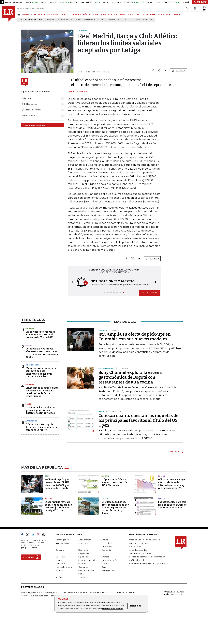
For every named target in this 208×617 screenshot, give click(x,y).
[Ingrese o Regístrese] (204, 8)
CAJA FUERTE (148, 14)
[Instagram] (39, 535)
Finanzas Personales (87, 560)
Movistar (121, 20)
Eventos (105, 557)
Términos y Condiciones (140, 553)
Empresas (60, 557)
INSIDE (177, 14)
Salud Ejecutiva (108, 570)
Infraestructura (85, 563)
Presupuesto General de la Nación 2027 (63, 20)
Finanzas (59, 560)
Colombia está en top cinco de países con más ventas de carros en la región (41, 427)
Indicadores (60, 563)
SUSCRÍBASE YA (149, 292)
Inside (104, 563)
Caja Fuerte (83, 543)
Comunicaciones (33, 365)
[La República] (8, 14)
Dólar (138, 20)
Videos (81, 577)
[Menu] (19, 14)
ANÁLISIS (112, 14)
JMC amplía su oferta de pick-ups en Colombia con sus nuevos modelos (134, 337)
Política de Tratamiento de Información (147, 557)
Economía (106, 550)
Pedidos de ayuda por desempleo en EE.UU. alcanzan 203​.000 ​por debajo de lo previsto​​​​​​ (57, 483)
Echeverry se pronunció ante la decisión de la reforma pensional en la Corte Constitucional (42, 391)
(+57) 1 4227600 (29, 547)
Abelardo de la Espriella (95, 20)
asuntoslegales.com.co (31, 592)
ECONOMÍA (39, 14)
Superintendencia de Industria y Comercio (148, 563)
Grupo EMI (147, 20)
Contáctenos (135, 546)
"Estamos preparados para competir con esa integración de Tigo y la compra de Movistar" (40, 372)
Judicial (48, 499)
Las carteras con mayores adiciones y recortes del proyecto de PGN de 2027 (40, 334)
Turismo (105, 499)
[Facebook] (153, 70)
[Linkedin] (165, 70)
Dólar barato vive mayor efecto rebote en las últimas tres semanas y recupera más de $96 (42, 352)
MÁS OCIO (175, 451)
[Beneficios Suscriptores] (195, 8)
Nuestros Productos (138, 543)
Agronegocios (62, 540)
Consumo (59, 550)
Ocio (103, 567)
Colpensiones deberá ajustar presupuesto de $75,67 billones (114, 482)
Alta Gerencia (84, 540)
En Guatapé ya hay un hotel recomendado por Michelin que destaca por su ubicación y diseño (115, 508)
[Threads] (44, 535)
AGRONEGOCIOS (97, 14)
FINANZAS (27, 14)
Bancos (29, 404)
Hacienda (29, 328)
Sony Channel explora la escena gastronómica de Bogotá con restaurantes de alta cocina (130, 377)
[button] (71, 282)
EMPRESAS (53, 14)
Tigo (130, 20)
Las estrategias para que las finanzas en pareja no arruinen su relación (172, 505)
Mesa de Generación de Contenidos (145, 540)
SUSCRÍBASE (200, 2)
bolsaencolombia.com (125, 592)
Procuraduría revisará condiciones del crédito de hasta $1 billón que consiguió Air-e (58, 506)
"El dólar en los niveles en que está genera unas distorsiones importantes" (40, 410)
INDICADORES (164, 14)
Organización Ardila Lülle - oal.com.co (174, 593)
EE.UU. (47, 476)
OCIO (63, 14)
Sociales (59, 577)
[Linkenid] (34, 535)
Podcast (59, 570)
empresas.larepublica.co (75, 592)
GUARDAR (180, 71)
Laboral (105, 476)
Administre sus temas (35, 125)
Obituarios (83, 567)
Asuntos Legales (62, 543)
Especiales (83, 557)
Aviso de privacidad (138, 550)
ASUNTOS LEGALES (129, 14)
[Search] (187, 8)
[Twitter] (158, 70)
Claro (112, 20)
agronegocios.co (53, 592)
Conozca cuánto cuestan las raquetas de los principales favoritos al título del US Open (138, 420)
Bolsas (28, 345)
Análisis (104, 540)
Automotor (31, 421)
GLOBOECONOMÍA (77, 14)
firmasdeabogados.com (101, 592)
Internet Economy (63, 567)
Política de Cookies (112, 608)
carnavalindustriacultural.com (34, 596)
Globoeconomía (109, 560)
